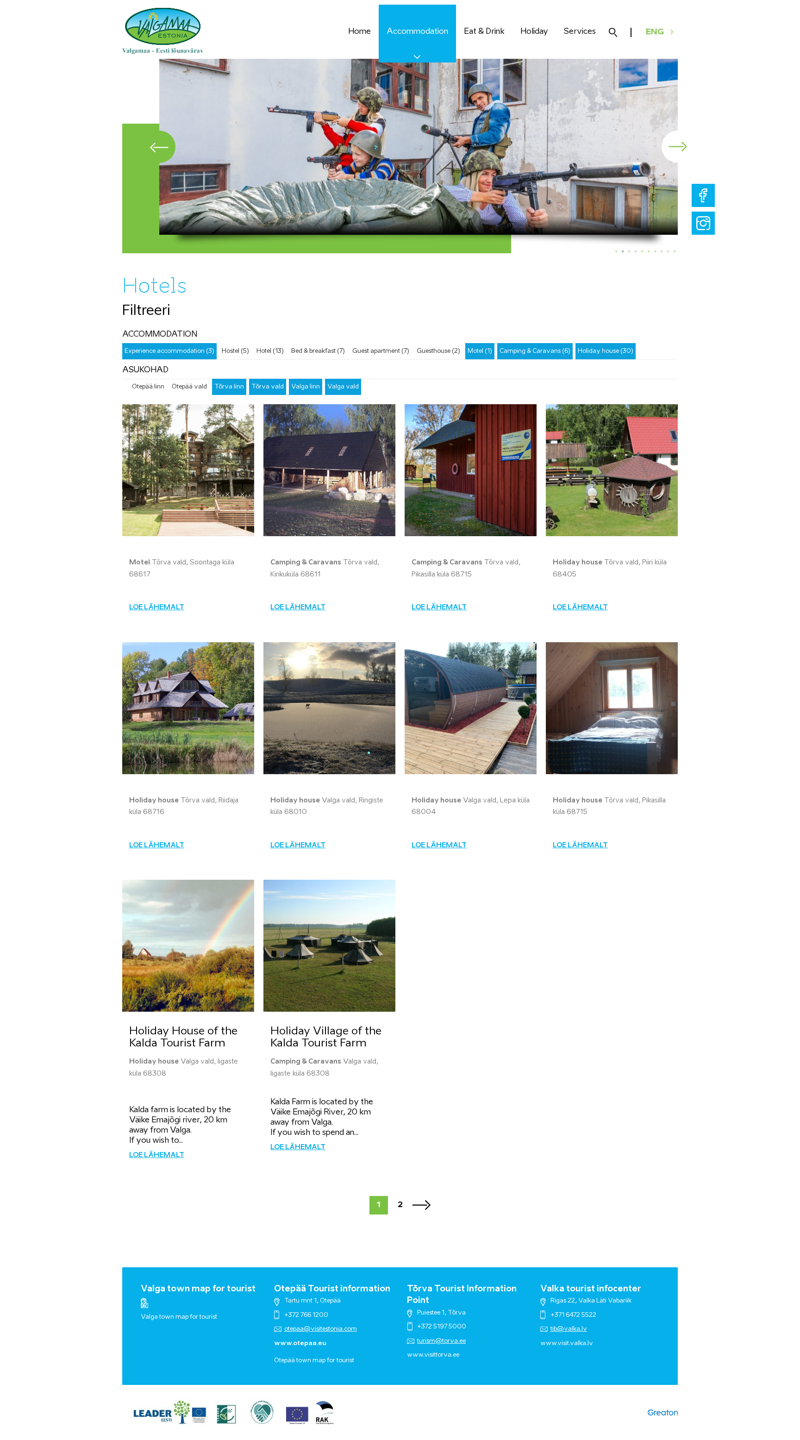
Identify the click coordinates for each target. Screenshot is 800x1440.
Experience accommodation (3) (169, 351)
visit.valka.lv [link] (575, 1343)
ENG (655, 32)
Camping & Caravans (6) (535, 351)
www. (548, 1343)
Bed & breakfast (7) (318, 351)
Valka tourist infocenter (590, 1289)
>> (421, 1205)
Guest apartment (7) (380, 351)
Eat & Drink (484, 32)
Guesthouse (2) (438, 351)
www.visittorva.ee (433, 1355)
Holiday (534, 32)
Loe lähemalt (156, 607)
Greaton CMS (663, 1412)
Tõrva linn (229, 387)
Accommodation (417, 32)
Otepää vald (189, 387)
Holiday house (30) (605, 351)
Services (580, 32)
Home (359, 32)
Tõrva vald (267, 387)
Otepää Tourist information (332, 1289)
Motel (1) (480, 351)
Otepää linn (148, 387)
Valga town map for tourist (198, 1289)
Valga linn (305, 387)
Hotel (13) (270, 351)
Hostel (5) (235, 351)
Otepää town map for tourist (314, 1361)
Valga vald (343, 387)
